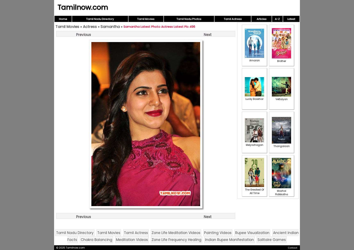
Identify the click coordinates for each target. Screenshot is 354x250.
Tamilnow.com (83, 7)
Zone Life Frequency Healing (176, 239)
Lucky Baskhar (254, 99)
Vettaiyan (282, 99)
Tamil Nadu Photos (189, 19)
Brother (281, 61)
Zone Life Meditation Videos (176, 232)
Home (63, 19)
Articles (262, 19)
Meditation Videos (132, 239)
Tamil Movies (145, 19)
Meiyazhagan (254, 145)
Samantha (110, 26)
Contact (292, 247)
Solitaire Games (272, 239)
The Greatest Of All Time (254, 191)
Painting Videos (217, 232)
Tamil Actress (233, 19)
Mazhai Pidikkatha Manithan (281, 194)
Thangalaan (281, 146)
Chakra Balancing (96, 239)
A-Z (277, 19)
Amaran (254, 60)
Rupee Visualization (252, 232)
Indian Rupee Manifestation (229, 239)
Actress (90, 26)
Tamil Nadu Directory (100, 19)
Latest (291, 19)
